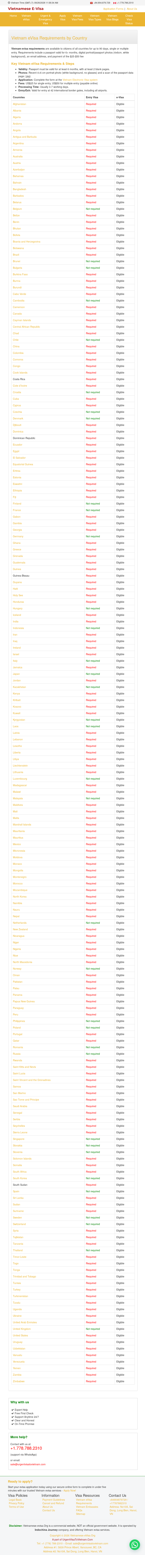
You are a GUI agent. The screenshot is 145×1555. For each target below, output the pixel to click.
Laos (15, 726)
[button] (134, 1544)
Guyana (17, 582)
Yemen (17, 1368)
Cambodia (18, 300)
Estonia (17, 477)
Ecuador (17, 444)
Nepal (16, 916)
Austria (17, 163)
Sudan (16, 1204)
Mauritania (19, 831)
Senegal (17, 1112)
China (16, 346)
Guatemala (19, 562)
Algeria (17, 117)
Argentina (18, 143)
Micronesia (19, 850)
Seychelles (19, 1125)
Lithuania (18, 772)
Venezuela (19, 1361)
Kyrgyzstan (19, 719)
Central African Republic (26, 326)
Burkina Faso (20, 274)
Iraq (15, 641)
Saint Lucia (19, 1073)
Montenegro (20, 877)
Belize (16, 215)
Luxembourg (20, 778)
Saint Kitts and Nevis (24, 1067)
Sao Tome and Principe (26, 1099)
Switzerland (19, 1224)
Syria (16, 1230)
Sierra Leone (20, 1132)
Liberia (17, 752)
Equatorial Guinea (23, 464)
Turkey (17, 1289)
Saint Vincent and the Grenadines (32, 1080)
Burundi (17, 287)
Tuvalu (16, 1302)
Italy (15, 660)
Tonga (16, 1270)
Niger (16, 942)
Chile (16, 339)
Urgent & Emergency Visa (45, 19)
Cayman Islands (22, 320)
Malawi (17, 791)
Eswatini (17, 484)
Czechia (17, 412)
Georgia (17, 529)
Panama (17, 994)
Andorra (17, 123)
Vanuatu (17, 1355)
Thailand (18, 1250)
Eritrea (16, 470)
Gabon (17, 516)
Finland (17, 503)
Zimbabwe (19, 1381)
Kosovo (17, 706)
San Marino (19, 1093)
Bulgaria (17, 267)
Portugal (17, 1034)
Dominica (18, 431)
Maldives (18, 805)
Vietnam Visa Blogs (112, 17)
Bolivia (16, 235)
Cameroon (19, 307)
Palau (16, 988)
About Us (132, 8)
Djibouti (17, 425)
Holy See (18, 595)
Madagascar (20, 785)
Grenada (18, 556)
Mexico (17, 844)
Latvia (16, 732)
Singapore (18, 1139)
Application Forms (113, 8)
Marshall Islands (22, 824)
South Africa (20, 1171)
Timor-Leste (19, 1256)
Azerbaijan (19, 169)
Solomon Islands (22, 1158)
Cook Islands (20, 372)
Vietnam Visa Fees (77, 17)
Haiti (15, 588)
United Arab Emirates (25, 1322)
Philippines (19, 1021)
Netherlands (20, 922)
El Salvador (19, 457)
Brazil (16, 254)
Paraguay (18, 1008)
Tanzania (18, 1243)
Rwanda (17, 1060)
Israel (16, 654)
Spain (16, 1191)
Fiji (14, 497)
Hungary (17, 608)
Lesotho (17, 746)
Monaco (17, 863)
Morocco (18, 883)
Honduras (18, 601)
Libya (16, 759)
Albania (17, 110)
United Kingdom (22, 1329)
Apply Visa (62, 17)
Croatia (17, 392)
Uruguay (17, 1342)
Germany (18, 536)
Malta (16, 818)
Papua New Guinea (24, 1001)
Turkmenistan (20, 1296)
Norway (17, 968)
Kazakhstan (19, 687)
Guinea (17, 569)
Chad (16, 333)
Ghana (17, 543)
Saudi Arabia (20, 1106)
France (17, 510)
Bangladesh (19, 189)
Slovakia (17, 1145)
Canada (17, 313)
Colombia (18, 353)
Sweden (17, 1217)
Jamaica (17, 667)
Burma (16, 281)
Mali (15, 811)
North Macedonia (22, 962)
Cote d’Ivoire (20, 385)
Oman (16, 975)
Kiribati (17, 700)
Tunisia (17, 1283)
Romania (18, 1047)
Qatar (16, 1040)
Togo (16, 1263)
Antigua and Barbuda (25, 136)
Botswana (18, 248)
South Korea (20, 1178)
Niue (15, 955)
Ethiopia (17, 490)
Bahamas (18, 176)
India (15, 621)
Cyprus (17, 405)
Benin (16, 222)
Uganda (17, 1309)
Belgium (17, 208)
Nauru (16, 909)
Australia (18, 156)
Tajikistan (18, 1237)
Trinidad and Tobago (24, 1276)
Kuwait (16, 713)
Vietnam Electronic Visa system (80, 79)
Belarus (17, 202)
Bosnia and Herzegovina (26, 241)
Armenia (17, 150)
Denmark (18, 418)
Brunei (16, 261)
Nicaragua (18, 936)
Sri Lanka (18, 1198)
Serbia (16, 1119)
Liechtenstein (20, 765)
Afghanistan (19, 104)
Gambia (17, 523)
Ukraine (17, 1315)
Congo (16, 366)
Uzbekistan (19, 1348)
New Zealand (20, 929)
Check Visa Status (129, 19)
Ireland (17, 647)
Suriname (18, 1211)
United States (20, 1335)
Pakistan (17, 981)
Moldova (17, 857)
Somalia (17, 1165)
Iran (15, 634)
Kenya (16, 693)
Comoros (18, 359)
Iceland (17, 615)
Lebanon (18, 739)
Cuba (16, 398)
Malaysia (18, 798)
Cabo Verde (19, 294)
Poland (17, 1027)
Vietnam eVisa (26, 17)
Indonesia (18, 628)
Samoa (17, 1086)
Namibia (17, 903)
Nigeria (17, 949)
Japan (16, 674)
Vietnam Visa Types (94, 17)
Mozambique (20, 890)
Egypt (16, 451)
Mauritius (18, 837)
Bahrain (17, 182)
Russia (17, 1053)
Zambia (17, 1374)
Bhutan (17, 228)
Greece (17, 549)
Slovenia (17, 1152)
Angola (17, 130)
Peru (15, 1014)
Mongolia (18, 870)
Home (13, 15)
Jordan (17, 680)
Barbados (18, 195)
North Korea (20, 896)
